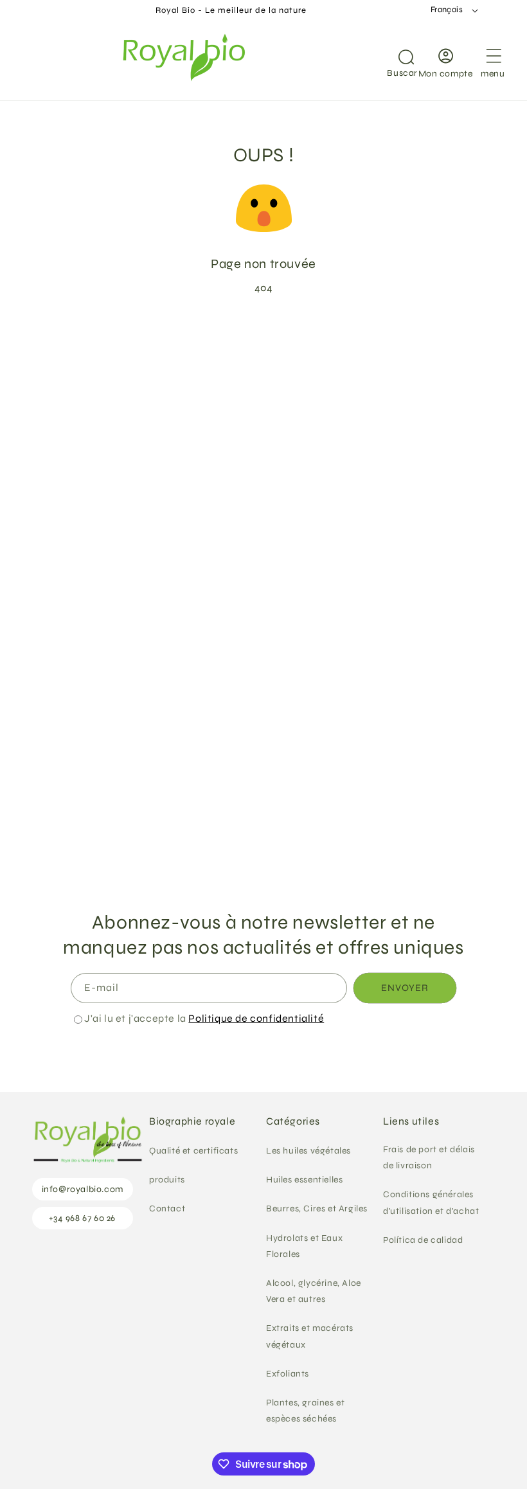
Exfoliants (287, 1373)
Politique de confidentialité (256, 1018)
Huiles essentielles (304, 1179)
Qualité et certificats (193, 1150)
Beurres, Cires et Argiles (317, 1208)
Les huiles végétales (308, 1150)
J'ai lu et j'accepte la (204, 1018)
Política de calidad (423, 1240)
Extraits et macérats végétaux (309, 1336)
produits (167, 1179)
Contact (167, 1208)
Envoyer (405, 988)
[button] (390, 60)
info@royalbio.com (82, 1189)
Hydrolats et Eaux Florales (304, 1246)
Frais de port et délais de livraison (429, 1157)
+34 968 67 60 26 (82, 1218)
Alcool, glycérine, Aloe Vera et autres (313, 1291)
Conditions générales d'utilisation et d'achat (431, 1202)
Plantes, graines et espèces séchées (305, 1410)
